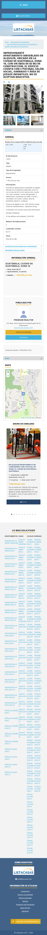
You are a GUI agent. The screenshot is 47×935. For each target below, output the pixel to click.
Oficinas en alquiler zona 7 (30, 727)
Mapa (7, 358)
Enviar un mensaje (23, 332)
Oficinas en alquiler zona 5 (30, 719)
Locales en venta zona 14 (30, 680)
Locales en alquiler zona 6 (30, 565)
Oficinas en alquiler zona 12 (30, 757)
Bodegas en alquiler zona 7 (38, 557)
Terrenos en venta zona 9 (37, 734)
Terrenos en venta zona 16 (37, 773)
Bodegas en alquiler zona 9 (38, 565)
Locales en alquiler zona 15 (30, 626)
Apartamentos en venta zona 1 (11, 626)
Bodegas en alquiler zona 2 (38, 541)
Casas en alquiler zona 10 (21, 572)
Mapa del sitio (25, 908)
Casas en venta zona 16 (22, 727)
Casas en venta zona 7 (22, 665)
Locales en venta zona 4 (30, 642)
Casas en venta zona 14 (22, 711)
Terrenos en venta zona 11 (37, 750)
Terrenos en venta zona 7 (37, 719)
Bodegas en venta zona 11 (37, 665)
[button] (42, 86)
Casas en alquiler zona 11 (21, 580)
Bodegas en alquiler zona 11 (38, 580)
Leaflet (22, 417)
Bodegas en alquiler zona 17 (38, 626)
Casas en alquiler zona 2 (21, 557)
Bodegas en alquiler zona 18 (38, 634)
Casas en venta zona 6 (22, 657)
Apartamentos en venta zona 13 (11, 680)
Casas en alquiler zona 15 (21, 603)
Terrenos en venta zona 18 (37, 788)
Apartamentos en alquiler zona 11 (11, 588)
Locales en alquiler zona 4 (30, 557)
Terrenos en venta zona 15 (37, 765)
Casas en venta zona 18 (22, 734)
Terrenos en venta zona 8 (37, 727)
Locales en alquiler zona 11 (30, 603)
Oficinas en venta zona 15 (30, 842)
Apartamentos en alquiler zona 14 (11, 603)
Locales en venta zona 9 (30, 657)
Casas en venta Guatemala (22, 619)
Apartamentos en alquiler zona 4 (11, 557)
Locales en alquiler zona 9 (30, 580)
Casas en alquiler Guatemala (22, 541)
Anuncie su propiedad (25, 895)
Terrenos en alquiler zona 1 (38, 673)
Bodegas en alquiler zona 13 (38, 595)
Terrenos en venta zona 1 (37, 696)
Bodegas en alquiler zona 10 (38, 572)
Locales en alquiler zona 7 (30, 572)
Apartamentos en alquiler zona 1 (11, 549)
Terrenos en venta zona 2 (37, 703)
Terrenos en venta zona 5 (37, 711)
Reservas (23, 337)
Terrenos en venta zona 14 (37, 757)
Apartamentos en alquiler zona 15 (11, 611)
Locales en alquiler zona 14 (30, 619)
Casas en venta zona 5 (22, 649)
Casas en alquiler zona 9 (21, 565)
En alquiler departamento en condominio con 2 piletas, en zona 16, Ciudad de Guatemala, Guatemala (23, 468)
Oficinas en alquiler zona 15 (30, 773)
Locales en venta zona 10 (30, 665)
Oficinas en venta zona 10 (30, 811)
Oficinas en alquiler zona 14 (30, 765)
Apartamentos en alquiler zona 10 (11, 580)
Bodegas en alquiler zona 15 (38, 611)
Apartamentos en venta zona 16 (11, 704)
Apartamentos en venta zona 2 (11, 634)
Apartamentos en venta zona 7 (11, 657)
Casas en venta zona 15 (22, 719)
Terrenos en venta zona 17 (37, 781)
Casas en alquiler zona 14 (21, 595)
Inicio (7, 42)
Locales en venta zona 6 (30, 649)
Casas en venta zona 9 (22, 673)
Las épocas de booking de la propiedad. (21, 246)
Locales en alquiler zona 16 (30, 634)
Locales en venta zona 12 (30, 673)
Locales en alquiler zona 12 (30, 595)
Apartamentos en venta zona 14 (11, 688)
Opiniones (25, 911)
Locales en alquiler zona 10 (30, 588)
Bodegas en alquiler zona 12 (38, 588)
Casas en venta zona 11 (22, 688)
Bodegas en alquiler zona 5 (38, 549)
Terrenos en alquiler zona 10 (38, 680)
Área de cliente (24, 16)
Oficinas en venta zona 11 (30, 819)
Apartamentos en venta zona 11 (11, 673)
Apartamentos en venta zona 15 (11, 696)
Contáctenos (25, 891)
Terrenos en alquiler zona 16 (38, 688)
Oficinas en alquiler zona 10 (30, 742)
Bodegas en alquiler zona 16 (38, 619)
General (8, 130)
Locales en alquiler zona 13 (30, 611)
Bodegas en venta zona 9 (37, 657)
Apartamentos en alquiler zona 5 (11, 565)
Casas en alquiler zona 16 (21, 611)
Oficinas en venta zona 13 (30, 827)
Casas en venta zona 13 (22, 703)
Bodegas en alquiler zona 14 (38, 603)
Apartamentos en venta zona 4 (11, 642)
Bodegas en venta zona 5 (37, 642)
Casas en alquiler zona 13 (21, 588)
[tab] (23, 130)
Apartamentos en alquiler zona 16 (11, 619)
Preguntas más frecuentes (25, 904)
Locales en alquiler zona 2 (30, 549)
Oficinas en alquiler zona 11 (30, 750)
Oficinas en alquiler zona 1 (30, 703)
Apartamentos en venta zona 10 (11, 665)
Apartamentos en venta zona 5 (11, 650)
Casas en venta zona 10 (22, 680)
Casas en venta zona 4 (22, 642)
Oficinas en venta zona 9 (30, 804)
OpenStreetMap (30, 417)
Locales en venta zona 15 (30, 688)
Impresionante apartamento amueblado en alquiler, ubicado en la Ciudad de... (21, 45)
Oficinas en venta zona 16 (30, 850)
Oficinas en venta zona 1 (30, 788)
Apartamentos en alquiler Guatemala (11, 541)
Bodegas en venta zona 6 (37, 649)
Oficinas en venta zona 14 (30, 835)
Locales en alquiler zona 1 (30, 541)
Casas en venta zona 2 (22, 634)
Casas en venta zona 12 (22, 696)
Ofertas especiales (25, 898)
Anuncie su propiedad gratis (28, 922)
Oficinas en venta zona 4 (30, 796)
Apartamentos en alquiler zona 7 (11, 572)
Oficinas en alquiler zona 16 (30, 781)
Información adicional (15, 250)
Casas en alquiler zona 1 (21, 549)
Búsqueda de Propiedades (20, 42)
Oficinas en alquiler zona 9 (30, 734)
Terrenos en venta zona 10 (37, 742)
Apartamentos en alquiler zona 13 (11, 595)
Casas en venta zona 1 (22, 626)
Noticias (25, 901)
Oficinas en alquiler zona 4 (30, 711)
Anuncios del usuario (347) (23, 328)
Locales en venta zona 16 (30, 696)
